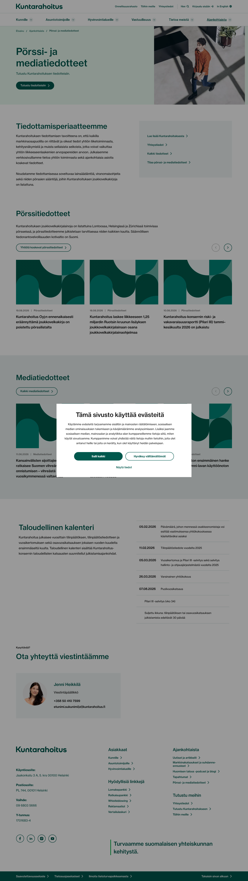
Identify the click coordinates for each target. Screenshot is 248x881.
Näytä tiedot (124, 467)
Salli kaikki (98, 456)
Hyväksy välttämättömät (150, 456)
